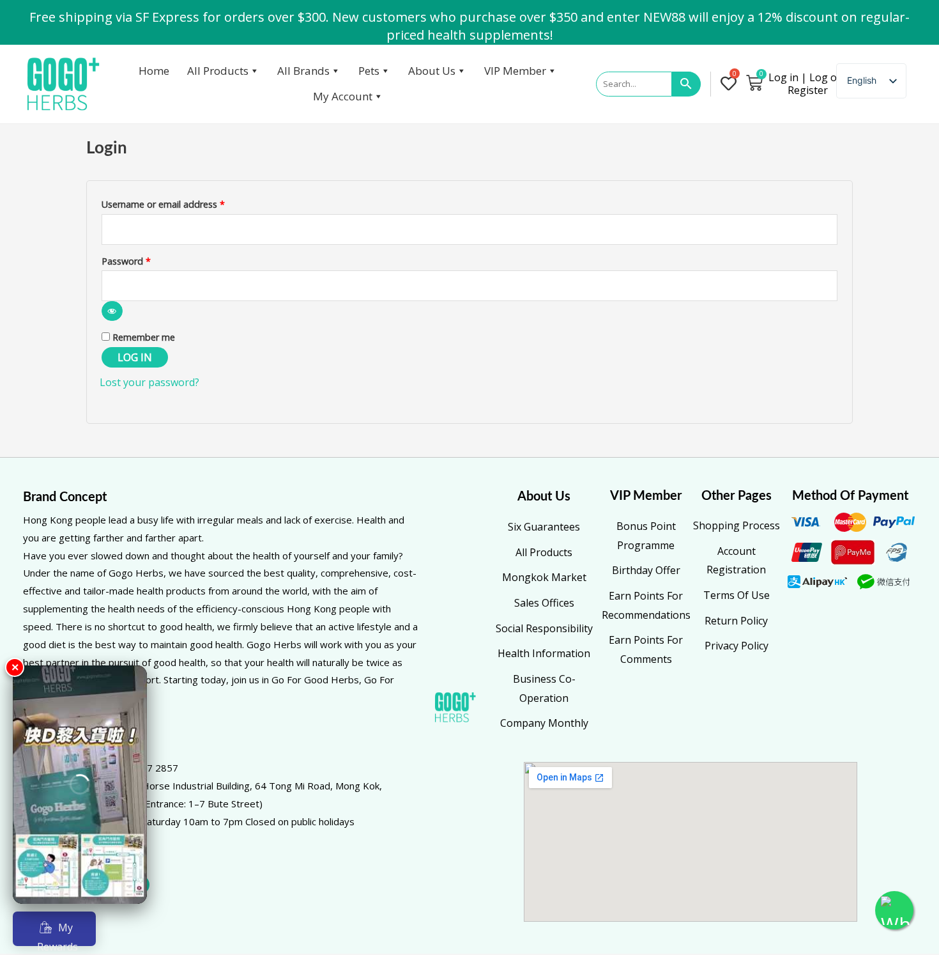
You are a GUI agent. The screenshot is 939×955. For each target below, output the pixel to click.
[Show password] (112, 311)
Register (808, 90)
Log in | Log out (807, 77)
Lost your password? (149, 382)
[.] (731, 84)
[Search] (686, 84)
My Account (342, 96)
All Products (217, 70)
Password (145, 259)
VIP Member (515, 70)
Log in (135, 357)
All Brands (303, 70)
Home (154, 70)
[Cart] (754, 82)
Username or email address (182, 203)
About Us (431, 70)
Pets (368, 70)
